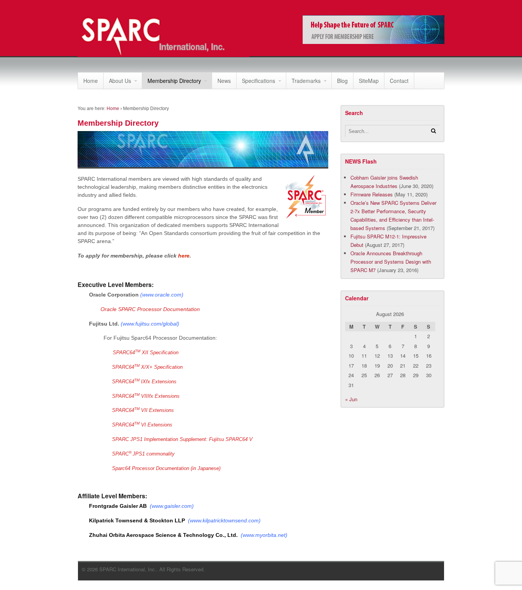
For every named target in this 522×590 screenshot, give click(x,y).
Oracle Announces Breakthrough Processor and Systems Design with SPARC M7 (390, 262)
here (184, 256)
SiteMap (369, 80)
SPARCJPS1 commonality (143, 454)
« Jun (351, 399)
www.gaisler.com (172, 506)
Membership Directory (174, 80)
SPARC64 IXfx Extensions (144, 381)
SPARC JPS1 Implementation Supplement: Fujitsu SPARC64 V (182, 439)
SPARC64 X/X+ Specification (147, 367)
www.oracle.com (162, 295)
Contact (399, 80)
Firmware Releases (371, 194)
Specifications (258, 80)
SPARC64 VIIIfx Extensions (146, 396)
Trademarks (306, 80)
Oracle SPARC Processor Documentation (150, 309)
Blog (342, 80)
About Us (120, 80)
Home (90, 80)
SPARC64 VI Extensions (142, 425)
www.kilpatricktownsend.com (224, 520)
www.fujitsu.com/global (150, 324)
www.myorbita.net (264, 535)
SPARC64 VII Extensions (143, 410)
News (224, 80)
